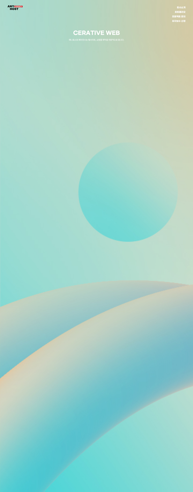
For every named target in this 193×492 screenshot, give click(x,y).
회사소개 (181, 7)
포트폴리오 (180, 12)
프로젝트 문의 (179, 16)
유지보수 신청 (179, 21)
